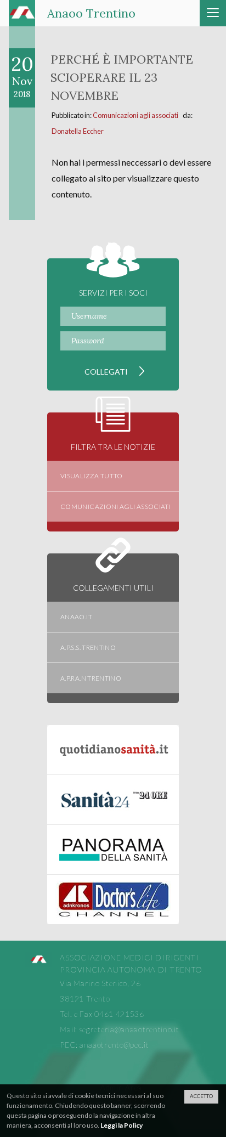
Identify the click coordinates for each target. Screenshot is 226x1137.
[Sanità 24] (113, 799)
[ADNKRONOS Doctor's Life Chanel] (113, 899)
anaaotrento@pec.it (114, 1044)
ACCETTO (201, 1096)
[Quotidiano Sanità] (113, 749)
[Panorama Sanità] (113, 849)
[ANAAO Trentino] (38, 961)
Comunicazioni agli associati (135, 115)
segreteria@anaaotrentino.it (129, 1029)
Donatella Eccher (78, 131)
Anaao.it (76, 617)
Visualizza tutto (91, 476)
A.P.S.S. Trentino (88, 647)
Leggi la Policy (121, 1125)
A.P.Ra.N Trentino (90, 678)
